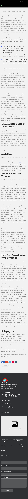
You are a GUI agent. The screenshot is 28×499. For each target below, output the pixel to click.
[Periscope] (26, 1)
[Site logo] (1, 5)
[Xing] (24, 1)
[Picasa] (20, 1)
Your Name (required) (6, 460)
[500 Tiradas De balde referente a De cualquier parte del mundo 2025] (14, 426)
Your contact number (6, 471)
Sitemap (3, 450)
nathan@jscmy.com (9, 407)
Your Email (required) (6, 465)
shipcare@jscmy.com (9, 406)
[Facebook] (18, 1)
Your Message (4, 477)
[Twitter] (22, 1)
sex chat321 (18, 162)
